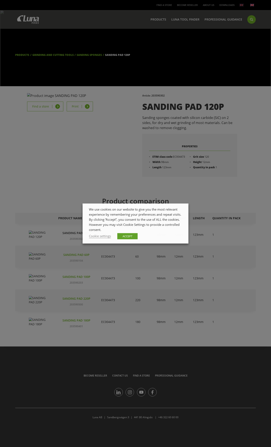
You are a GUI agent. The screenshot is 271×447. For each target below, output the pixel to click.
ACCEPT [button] (127, 236)
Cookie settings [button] (100, 236)
